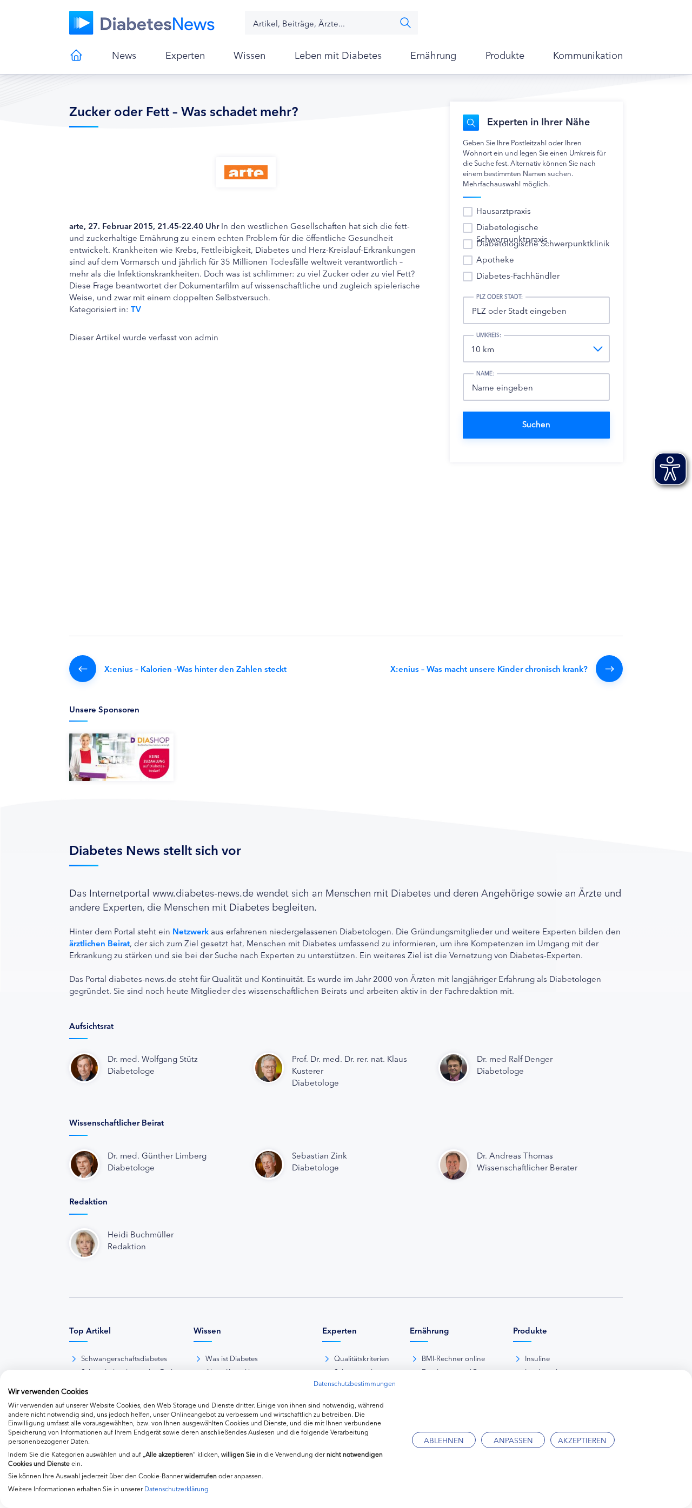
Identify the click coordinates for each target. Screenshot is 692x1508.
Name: (485, 373)
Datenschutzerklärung (176, 1488)
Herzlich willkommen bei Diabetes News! (76, 55)
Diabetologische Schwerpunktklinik (543, 242)
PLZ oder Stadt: (499, 296)
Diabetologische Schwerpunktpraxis (512, 232)
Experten (185, 55)
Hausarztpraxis (503, 210)
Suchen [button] (405, 23)
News (124, 55)
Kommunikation (588, 55)
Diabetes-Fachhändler (518, 275)
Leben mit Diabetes (338, 55)
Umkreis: (488, 335)
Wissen (249, 55)
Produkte (504, 55)
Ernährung (433, 55)
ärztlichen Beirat (99, 942)
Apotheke (495, 259)
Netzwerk (190, 931)
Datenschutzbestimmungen (355, 1383)
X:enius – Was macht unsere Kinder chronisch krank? (489, 668)
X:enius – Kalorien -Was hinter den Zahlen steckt (195, 668)
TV (136, 308)
